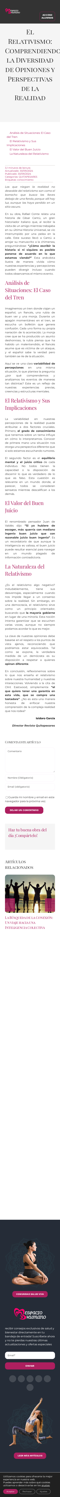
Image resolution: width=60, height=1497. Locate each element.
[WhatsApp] (32, 114)
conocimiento (25, 179)
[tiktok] (30, 1387)
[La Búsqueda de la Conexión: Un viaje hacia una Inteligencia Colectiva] (30, 876)
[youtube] (47, 1378)
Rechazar (27, 1491)
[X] (18, 114)
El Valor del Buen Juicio (25, 149)
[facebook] (12, 1378)
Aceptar (10, 1491)
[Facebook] (11, 114)
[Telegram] (39, 114)
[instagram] (30, 1378)
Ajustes (43, 1491)
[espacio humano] (12, 9)
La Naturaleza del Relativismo (29, 153)
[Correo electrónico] (47, 114)
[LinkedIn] (25, 114)
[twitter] (21, 1378)
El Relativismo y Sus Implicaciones (21, 143)
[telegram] (38, 1378)
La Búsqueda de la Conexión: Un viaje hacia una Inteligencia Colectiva (29, 922)
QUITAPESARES (28, 176)
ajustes (46, 1485)
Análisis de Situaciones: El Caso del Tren (28, 134)
